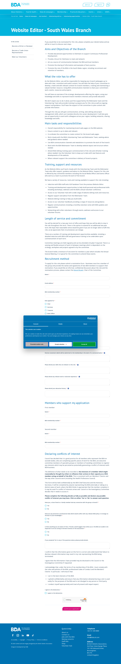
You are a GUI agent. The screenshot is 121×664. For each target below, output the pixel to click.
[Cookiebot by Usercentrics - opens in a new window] (88, 318)
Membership (61, 12)
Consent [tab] (35, 324)
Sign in (99, 5)
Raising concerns (68, 639)
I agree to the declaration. (53, 590)
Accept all (84, 344)
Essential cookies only (36, 344)
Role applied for (50, 300)
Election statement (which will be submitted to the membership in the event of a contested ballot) (74, 353)
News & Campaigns (47, 12)
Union (99, 12)
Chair (48, 304)
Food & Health (31, 12)
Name (47, 274)
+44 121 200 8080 (93, 631)
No (48, 509)
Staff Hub (65, 641)
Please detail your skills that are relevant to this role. (61, 364)
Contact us (65, 635)
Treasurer (50, 310)
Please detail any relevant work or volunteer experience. (61, 376)
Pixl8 (27, 647)
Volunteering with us (55, 16)
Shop (63, 644)
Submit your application (72, 609)
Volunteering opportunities (72, 16)
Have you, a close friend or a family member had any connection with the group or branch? (72, 502)
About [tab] (85, 324)
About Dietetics (16, 12)
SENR (107, 12)
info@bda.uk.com (93, 637)
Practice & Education (77, 12)
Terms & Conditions (42, 640)
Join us (87, 5)
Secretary (50, 307)
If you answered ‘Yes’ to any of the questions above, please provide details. (66, 540)
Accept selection (59, 344)
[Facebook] (12, 635)
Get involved (43, 16)
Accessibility (14, 640)
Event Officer (51, 313)
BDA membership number (53, 292)
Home (21, 16)
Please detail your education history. (56, 388)
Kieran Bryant (78, 270)
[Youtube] (27, 635)
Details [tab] (61, 324)
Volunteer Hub (67, 646)
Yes (48, 505)
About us (65, 632)
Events (91, 12)
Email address (49, 283)
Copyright (22, 640)
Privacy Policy (30, 640)
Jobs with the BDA (68, 637)
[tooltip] (104, 353)
